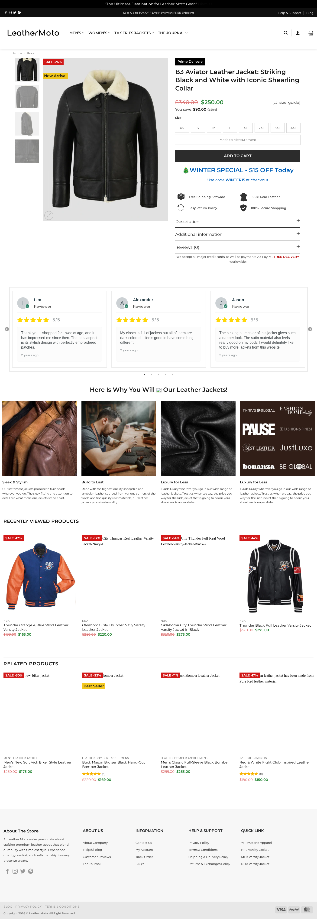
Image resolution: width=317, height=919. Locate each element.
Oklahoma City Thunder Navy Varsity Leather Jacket (113, 627)
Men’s (75, 33)
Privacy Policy (28, 906)
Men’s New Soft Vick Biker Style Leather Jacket (37, 764)
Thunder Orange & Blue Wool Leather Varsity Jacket (35, 627)
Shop (30, 53)
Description (187, 221)
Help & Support (289, 13)
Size (178, 118)
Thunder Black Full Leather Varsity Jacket (275, 625)
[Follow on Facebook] (5, 12)
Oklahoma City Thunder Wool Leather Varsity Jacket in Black (193, 627)
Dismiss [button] (205, 4)
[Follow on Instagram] (10, 12)
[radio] (182, 128)
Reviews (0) (187, 247)
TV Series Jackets (132, 33)
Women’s (97, 33)
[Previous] (51, 139)
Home (17, 53)
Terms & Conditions (62, 906)
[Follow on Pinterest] (19, 12)
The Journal (171, 33)
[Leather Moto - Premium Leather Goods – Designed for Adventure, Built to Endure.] (32, 33)
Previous (7, 329)
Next (310, 329)
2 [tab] (152, 374)
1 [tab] (145, 374)
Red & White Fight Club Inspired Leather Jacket (274, 764)
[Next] (160, 139)
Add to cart (238, 156)
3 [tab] (159, 374)
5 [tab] (173, 374)
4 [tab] (166, 374)
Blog (310, 13)
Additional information (199, 234)
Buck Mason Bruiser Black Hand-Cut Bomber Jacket (113, 764)
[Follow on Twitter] (14, 12)
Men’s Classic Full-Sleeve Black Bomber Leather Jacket (195, 764)
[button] (286, 32)
